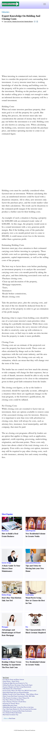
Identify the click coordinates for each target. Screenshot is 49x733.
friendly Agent (28, 685)
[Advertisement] (24, 49)
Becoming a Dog (19, 685)
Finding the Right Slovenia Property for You (15, 683)
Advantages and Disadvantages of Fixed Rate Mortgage (11, 632)
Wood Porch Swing (33, 598)
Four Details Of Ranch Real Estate (12, 712)
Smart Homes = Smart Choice (11, 681)
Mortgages (5, 627)
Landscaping (30, 595)
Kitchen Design (6, 595)
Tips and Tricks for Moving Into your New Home (35, 568)
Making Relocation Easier (10, 705)
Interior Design (6, 563)
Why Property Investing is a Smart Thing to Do (16, 698)
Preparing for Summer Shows (11, 703)
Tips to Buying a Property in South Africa (14, 701)
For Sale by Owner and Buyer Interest (13, 679)
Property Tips (6, 659)
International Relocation (33, 563)
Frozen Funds (7, 690)
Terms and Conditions (30, 730)
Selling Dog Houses (8, 685)
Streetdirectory (21, 730)
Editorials (5, 12)
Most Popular (7, 514)
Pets (27, 627)
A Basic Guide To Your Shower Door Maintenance (11, 568)
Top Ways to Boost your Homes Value (13, 699)
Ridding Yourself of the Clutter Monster (14, 694)
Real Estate (5, 531)
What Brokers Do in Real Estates (12, 688)
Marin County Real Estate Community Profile (15, 696)
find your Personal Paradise (21, 692)
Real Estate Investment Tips (10, 714)
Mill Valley (32, 696)
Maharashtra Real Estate (9, 707)
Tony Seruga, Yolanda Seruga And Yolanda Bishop (18, 21)
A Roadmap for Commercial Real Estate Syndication (17, 711)
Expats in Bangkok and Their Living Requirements (17, 687)
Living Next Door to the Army (25, 707)
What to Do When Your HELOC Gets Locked (23, 690)
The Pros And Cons (10, 667)
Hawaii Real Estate (8, 692)
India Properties (30, 531)
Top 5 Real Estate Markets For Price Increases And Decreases (19, 709)
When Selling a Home (32, 694)
